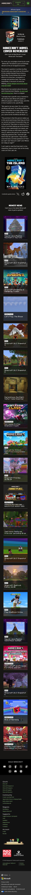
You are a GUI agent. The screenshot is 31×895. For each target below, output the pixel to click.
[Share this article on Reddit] (22, 194)
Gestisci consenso (22, 863)
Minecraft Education (7, 792)
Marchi (15, 886)
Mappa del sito (6, 822)
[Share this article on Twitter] (18, 194)
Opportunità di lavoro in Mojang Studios (12, 799)
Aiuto (4, 818)
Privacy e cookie (5, 882)
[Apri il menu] (28, 3)
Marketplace (6, 809)
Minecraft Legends (7, 790)
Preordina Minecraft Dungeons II (14, 12)
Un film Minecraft (7, 803)
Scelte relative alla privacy (10, 891)
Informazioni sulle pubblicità (8, 889)
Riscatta (4, 833)
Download (5, 824)
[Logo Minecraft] (7, 3)
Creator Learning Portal (8, 797)
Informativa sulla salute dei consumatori (11, 884)
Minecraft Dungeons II (8, 786)
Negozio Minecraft (7, 811)
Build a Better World (7, 801)
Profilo (4, 831)
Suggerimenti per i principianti (10, 816)
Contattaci (5, 826)
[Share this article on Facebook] (28, 194)
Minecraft (5, 784)
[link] (4, 766)
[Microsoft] (5, 878)
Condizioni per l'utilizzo (6, 886)
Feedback (5, 820)
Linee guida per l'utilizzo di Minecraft (9, 863)
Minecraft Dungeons (7, 788)
